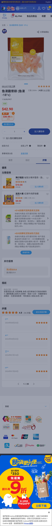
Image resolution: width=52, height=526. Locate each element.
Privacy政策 (28, 523)
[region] (26, 517)
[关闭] (49, 512)
